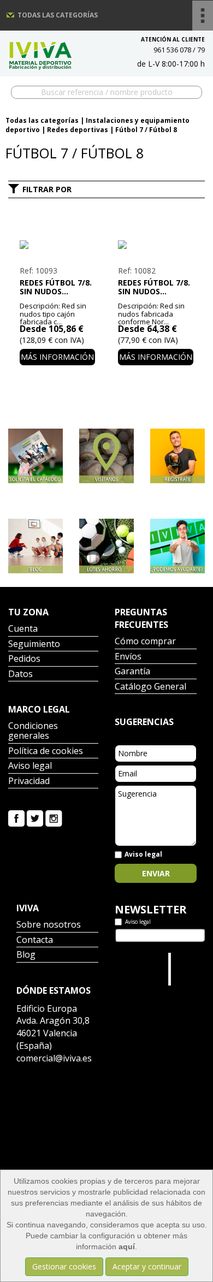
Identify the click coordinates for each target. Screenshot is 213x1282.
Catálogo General (150, 687)
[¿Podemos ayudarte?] (177, 546)
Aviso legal (30, 766)
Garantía (132, 672)
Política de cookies (45, 751)
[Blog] (35, 546)
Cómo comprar (145, 642)
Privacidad (29, 781)
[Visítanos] (106, 456)
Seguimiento (34, 644)
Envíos (128, 657)
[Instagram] (53, 817)
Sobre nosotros (48, 925)
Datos (20, 674)
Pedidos (24, 659)
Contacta (34, 940)
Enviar (156, 873)
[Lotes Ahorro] (106, 546)
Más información (57, 357)
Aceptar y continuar (147, 1266)
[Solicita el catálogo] (35, 456)
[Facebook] (16, 817)
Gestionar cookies (64, 1266)
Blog (26, 955)
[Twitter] (35, 817)
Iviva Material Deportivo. (189, 969)
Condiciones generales (33, 731)
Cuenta (23, 629)
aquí (127, 1246)
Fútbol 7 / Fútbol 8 (146, 129)
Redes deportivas (77, 129)
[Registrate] (177, 456)
